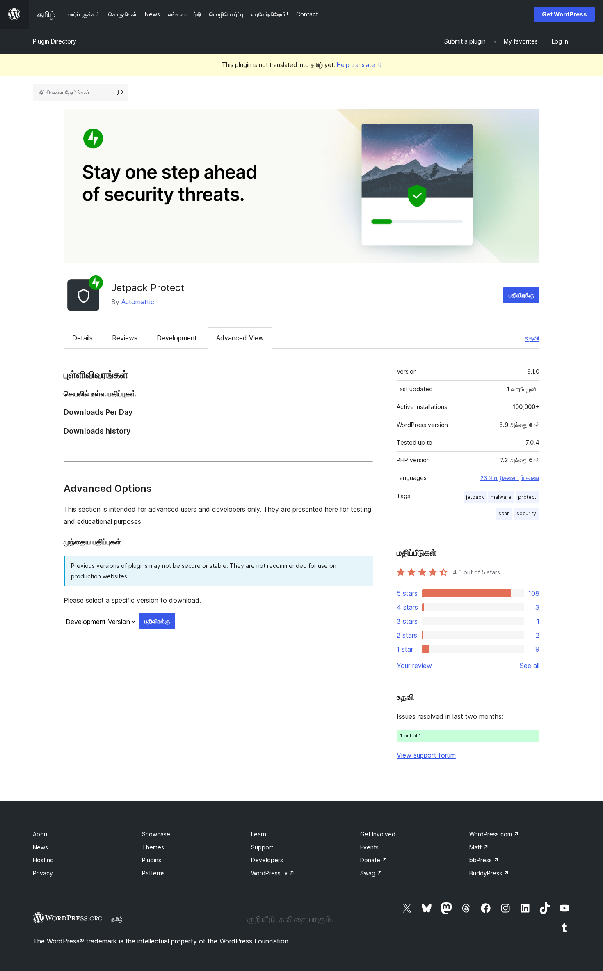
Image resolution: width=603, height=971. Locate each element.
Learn (258, 834)
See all (529, 665)
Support (262, 847)
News (40, 847)
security (526, 513)
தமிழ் (117, 919)
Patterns (153, 873)
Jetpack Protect (147, 288)
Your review (414, 665)
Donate (373, 859)
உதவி (532, 338)
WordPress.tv (273, 873)
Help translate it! (359, 64)
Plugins (151, 859)
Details (82, 338)
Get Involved (377, 834)
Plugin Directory (54, 41)
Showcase (156, 834)
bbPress (484, 859)
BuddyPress (489, 873)
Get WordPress (564, 14)
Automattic (137, 302)
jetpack (475, 497)
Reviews (124, 338)
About (41, 834)
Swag (371, 873)
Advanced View (240, 338)
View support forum (426, 755)
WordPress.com (494, 834)
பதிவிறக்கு (521, 295)
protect (527, 497)
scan (504, 513)
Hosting (43, 859)
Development (177, 338)
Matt (479, 847)
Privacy (43, 873)
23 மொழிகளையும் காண (509, 478)
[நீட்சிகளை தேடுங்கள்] (120, 92)
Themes (153, 847)
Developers (267, 859)
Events (369, 847)
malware (501, 497)
